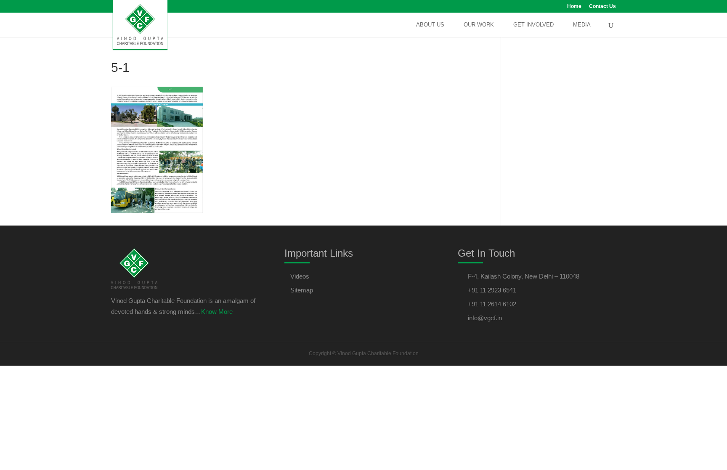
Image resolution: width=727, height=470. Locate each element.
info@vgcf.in (485, 317)
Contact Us (602, 6)
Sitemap (301, 290)
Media (582, 25)
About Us (430, 25)
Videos (299, 276)
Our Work (479, 25)
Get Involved (533, 25)
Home (574, 6)
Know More (217, 311)
